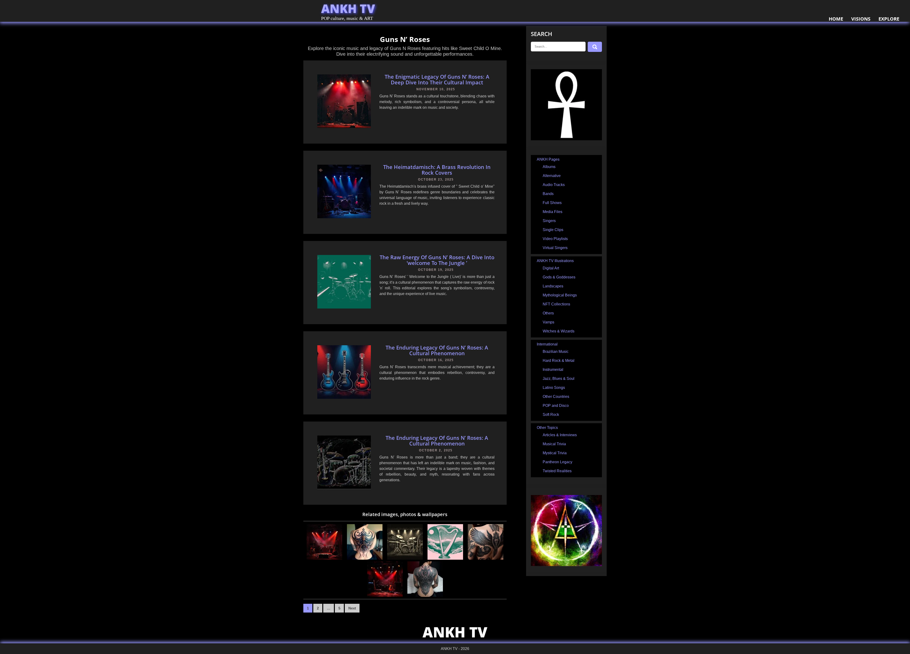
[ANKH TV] (566, 139)
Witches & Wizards (558, 331)
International (547, 344)
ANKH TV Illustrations (555, 261)
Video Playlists (555, 239)
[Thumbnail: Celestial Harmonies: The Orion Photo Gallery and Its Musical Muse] (324, 558)
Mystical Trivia (555, 453)
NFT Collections (556, 304)
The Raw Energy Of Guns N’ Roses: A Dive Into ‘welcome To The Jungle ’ (437, 260)
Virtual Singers (555, 248)
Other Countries (556, 397)
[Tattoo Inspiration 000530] (425, 596)
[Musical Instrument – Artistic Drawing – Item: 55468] (405, 558)
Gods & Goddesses (559, 277)
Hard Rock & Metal (558, 361)
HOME (836, 19)
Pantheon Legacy (557, 462)
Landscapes (553, 286)
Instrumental (553, 370)
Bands (548, 194)
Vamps (548, 322)
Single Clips (553, 230)
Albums (549, 167)
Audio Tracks (554, 185)
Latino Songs (554, 388)
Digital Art (551, 268)
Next (352, 608)
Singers (549, 221)
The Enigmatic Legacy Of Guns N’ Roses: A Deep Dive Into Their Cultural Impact (437, 79)
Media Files (552, 212)
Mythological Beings (560, 295)
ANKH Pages (548, 159)
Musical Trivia (554, 444)
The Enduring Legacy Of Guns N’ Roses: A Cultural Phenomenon (437, 350)
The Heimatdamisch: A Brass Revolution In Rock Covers (437, 169)
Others (548, 313)
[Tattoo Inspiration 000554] (364, 558)
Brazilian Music (556, 352)
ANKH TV (348, 8)
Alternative (552, 176)
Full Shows (552, 203)
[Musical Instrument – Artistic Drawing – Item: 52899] (445, 558)
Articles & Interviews (560, 435)
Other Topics (547, 428)
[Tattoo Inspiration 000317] (485, 558)
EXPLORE (888, 19)
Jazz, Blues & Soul (558, 379)
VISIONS (860, 19)
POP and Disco (556, 406)
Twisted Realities (557, 471)
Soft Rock (551, 415)
